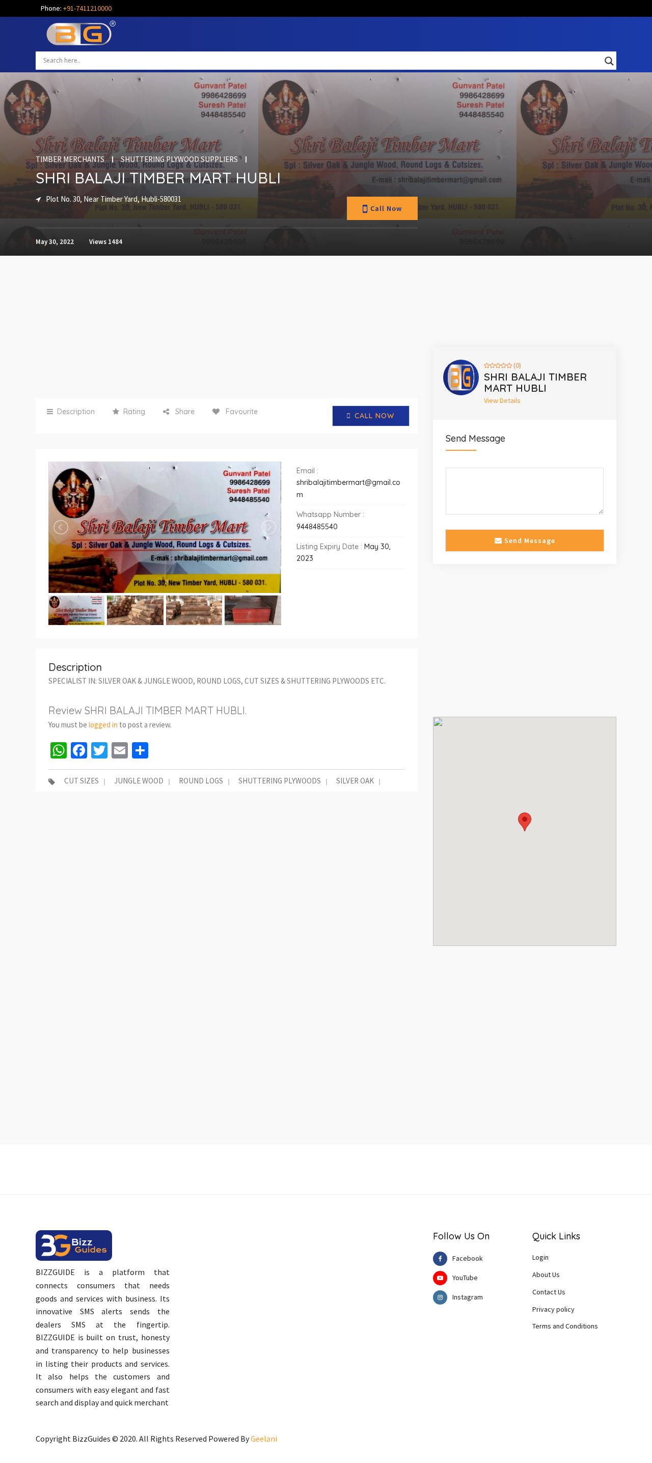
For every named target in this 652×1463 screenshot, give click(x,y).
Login (540, 1257)
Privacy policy (553, 1309)
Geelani (264, 1438)
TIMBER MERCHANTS (70, 159)
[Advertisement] (227, 327)
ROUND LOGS (201, 782)
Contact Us (548, 1291)
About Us (546, 1274)
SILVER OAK (355, 782)
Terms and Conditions (565, 1326)
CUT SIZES (81, 782)
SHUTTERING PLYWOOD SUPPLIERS (179, 159)
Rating (134, 411)
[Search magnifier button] (609, 61)
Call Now (386, 208)
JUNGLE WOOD (139, 782)
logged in (103, 724)
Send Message (528, 540)
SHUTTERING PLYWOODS (279, 782)
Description (76, 411)
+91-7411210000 (87, 8)
